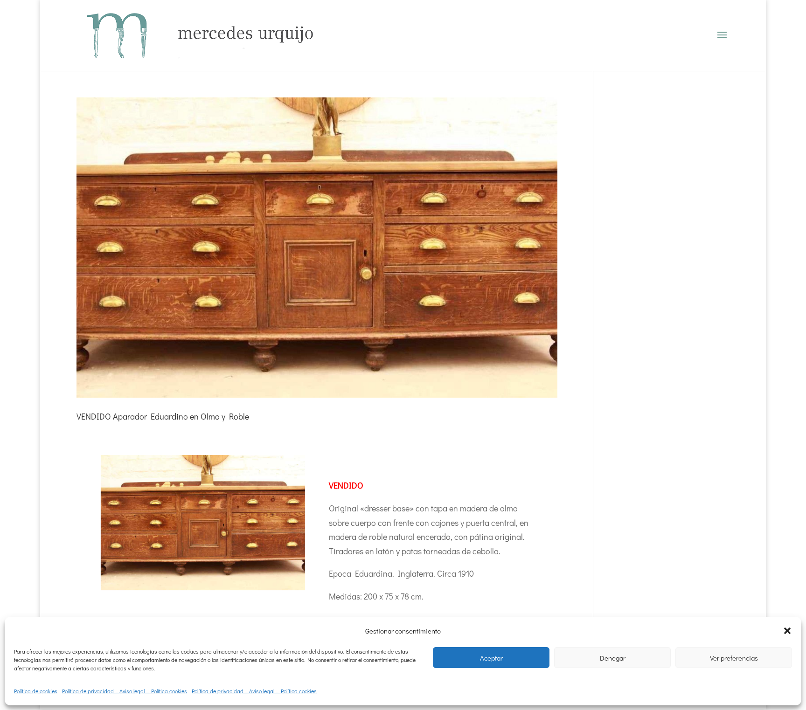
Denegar (612, 657)
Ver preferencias (734, 657)
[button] (787, 630)
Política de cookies (35, 691)
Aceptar (491, 657)
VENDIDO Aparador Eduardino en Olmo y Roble (162, 416)
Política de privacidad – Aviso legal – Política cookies (124, 691)
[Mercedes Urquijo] (203, 522)
